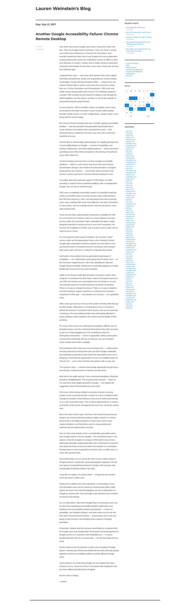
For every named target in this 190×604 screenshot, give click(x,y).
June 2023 (129, 183)
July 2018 (129, 254)
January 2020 (130, 225)
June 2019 (129, 231)
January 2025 (130, 158)
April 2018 (129, 260)
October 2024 (130, 164)
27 (144, 109)
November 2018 (131, 246)
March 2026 (130, 137)
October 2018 (130, 248)
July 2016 (129, 304)
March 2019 (130, 237)
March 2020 (130, 221)
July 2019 (129, 229)
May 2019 (129, 233)
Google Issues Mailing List (134, 72)
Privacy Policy (130, 74)
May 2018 (129, 258)
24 (131, 109)
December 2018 (131, 243)
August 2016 (130, 302)
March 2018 (130, 262)
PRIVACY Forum (131, 67)
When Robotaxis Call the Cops (135, 27)
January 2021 (130, 216)
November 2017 (131, 270)
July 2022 (129, 200)
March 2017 (130, 287)
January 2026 (130, 141)
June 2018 (129, 256)
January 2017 (130, 291)
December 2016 (131, 293)
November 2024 (131, 162)
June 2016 (129, 306)
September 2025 (131, 146)
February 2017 (130, 289)
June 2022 (129, 202)
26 (139, 109)
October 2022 (130, 196)
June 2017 (129, 281)
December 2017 (131, 268)
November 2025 (131, 143)
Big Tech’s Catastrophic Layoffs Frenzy (138, 32)
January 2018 (130, 266)
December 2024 (131, 160)
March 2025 (130, 156)
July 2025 (129, 150)
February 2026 (130, 139)
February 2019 (130, 239)
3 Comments (40, 49)
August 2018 (130, 252)
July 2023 (129, 181)
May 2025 (129, 152)
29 (152, 109)
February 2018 (130, 264)
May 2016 (129, 308)
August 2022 (130, 198)
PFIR (127, 65)
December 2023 (131, 171)
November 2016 (131, 295)
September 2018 (131, 250)
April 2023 (129, 187)
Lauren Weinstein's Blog (63, 8)
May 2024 (129, 168)
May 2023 (129, 185)
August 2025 (130, 148)
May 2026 (129, 133)
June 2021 (129, 210)
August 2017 (130, 277)
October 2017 (130, 273)
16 (127, 105)
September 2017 (131, 275)
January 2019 (130, 241)
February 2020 (130, 223)
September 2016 (131, 300)
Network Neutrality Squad (134, 69)
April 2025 (129, 154)
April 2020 (129, 218)
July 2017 (129, 279)
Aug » (148, 116)
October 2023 (130, 175)
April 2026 (129, 135)
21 (148, 105)
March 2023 (130, 189)
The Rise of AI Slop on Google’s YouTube (139, 37)
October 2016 (130, 298)
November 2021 (131, 204)
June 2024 (129, 166)
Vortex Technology (132, 63)
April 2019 (129, 235)
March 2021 (130, 212)
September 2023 (131, 177)
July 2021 (129, 208)
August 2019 (130, 227)
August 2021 (130, 206)
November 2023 (131, 173)
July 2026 (129, 131)
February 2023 (130, 191)
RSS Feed (129, 76)
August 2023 (130, 179)
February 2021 (130, 214)
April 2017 (129, 285)
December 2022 (131, 193)
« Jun (130, 116)
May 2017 (129, 283)
